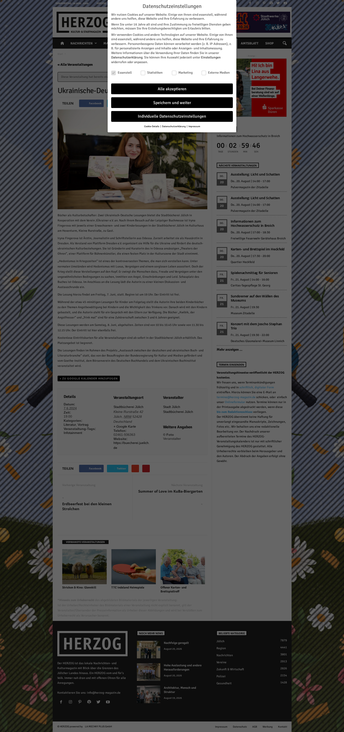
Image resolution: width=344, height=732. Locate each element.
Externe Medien (219, 73)
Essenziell (125, 73)
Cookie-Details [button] (152, 126)
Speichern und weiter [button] (172, 102)
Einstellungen (211, 57)
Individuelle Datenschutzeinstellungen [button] (172, 116)
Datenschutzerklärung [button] (174, 126)
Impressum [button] (194, 126)
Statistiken (155, 73)
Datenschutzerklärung (127, 57)
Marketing (185, 73)
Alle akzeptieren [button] (172, 89)
